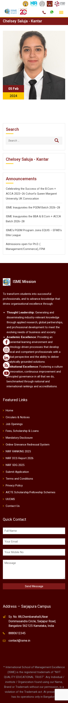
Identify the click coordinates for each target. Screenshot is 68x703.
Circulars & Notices (18, 417)
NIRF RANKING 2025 (18, 451)
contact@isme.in (19, 640)
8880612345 (17, 633)
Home (9, 410)
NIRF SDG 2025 (15, 465)
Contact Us (13, 506)
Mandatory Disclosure (19, 437)
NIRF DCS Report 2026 (19, 458)
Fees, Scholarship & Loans (22, 431)
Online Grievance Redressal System (27, 444)
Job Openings (14, 424)
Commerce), (31, 249)
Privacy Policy (14, 485)
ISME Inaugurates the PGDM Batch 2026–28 (33, 207)
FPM (42, 249)
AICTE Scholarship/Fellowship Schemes (30, 492)
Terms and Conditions (19, 478)
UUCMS (10, 499)
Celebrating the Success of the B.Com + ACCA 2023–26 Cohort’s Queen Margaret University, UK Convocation (31, 193)
